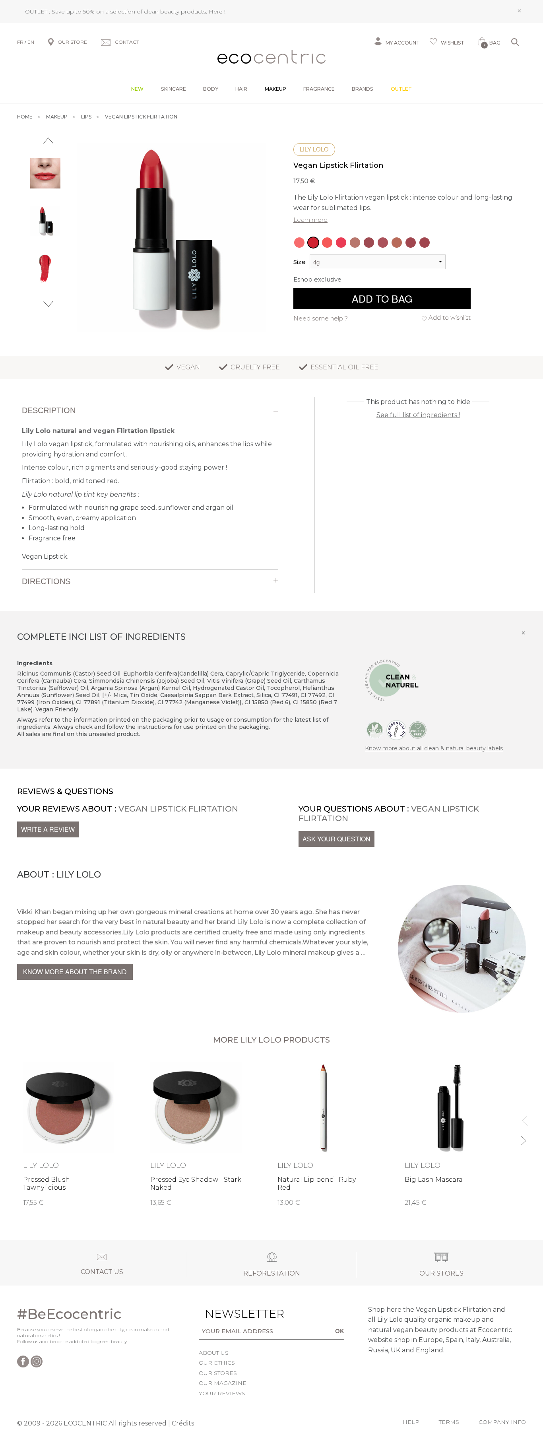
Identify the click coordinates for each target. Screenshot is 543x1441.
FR (20, 42)
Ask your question (336, 838)
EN (30, 42)
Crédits (183, 1423)
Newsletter (232, 1314)
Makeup (275, 89)
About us (214, 1352)
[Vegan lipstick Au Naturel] (355, 243)
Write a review (48, 829)
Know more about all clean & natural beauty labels (434, 748)
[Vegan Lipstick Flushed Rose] (299, 243)
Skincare (173, 89)
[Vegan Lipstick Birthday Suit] (397, 243)
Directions (46, 581)
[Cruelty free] (418, 729)
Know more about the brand (75, 971)
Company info (502, 1421)
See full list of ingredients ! (418, 415)
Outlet (401, 89)
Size (299, 262)
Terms (449, 1421)
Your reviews (222, 1393)
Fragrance (319, 89)
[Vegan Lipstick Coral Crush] (327, 243)
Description (49, 410)
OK (339, 1330)
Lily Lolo (314, 149)
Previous (48, 141)
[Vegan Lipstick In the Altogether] (383, 243)
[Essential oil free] (396, 729)
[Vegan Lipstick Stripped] (425, 243)
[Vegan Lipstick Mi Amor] (341, 243)
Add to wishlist (450, 317)
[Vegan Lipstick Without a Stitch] (369, 243)
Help (411, 1421)
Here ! (217, 11)
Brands (362, 89)
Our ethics (217, 1362)
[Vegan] (375, 729)
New (137, 89)
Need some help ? (320, 318)
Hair (241, 89)
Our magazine (222, 1383)
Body (210, 89)
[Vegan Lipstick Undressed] (411, 243)
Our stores (218, 1373)
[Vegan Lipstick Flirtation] (313, 243)
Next (48, 304)
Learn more (310, 219)
